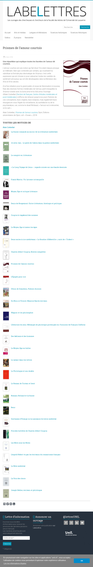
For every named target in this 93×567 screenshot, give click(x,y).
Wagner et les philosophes (22, 313)
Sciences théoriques (79, 33)
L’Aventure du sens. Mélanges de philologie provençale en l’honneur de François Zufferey (48, 325)
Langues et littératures (38, 33)
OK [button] (82, 561)
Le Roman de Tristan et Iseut (23, 383)
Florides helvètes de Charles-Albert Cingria (29, 431)
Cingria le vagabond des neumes (24, 215)
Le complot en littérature (21, 155)
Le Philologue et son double (22, 371)
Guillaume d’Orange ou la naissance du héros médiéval (33, 419)
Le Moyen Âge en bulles (21, 348)
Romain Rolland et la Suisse (22, 396)
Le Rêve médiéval (18, 466)
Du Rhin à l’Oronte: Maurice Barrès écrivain (29, 301)
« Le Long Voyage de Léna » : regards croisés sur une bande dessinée (39, 167)
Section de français (24, 94)
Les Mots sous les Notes (20, 443)
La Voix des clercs (18, 478)
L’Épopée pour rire (18, 277)
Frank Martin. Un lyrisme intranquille (27, 179)
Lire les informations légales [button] (15, 563)
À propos (17, 38)
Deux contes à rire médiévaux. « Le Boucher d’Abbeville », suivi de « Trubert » (42, 239)
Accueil (7, 33)
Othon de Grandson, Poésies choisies (26, 289)
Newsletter (29, 38)
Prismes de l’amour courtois (22, 264)
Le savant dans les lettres (21, 360)
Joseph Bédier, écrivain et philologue (26, 490)
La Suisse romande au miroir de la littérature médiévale (34, 132)
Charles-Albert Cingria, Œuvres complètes (28, 252)
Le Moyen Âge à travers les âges (24, 227)
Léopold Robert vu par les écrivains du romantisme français (35, 454)
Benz (13, 407)
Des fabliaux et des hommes (22, 336)
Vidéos (7, 38)
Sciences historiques (58, 33)
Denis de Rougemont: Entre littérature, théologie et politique (36, 203)
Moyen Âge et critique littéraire (24, 191)
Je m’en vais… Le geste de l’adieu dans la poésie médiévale (35, 143)
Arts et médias (20, 33)
